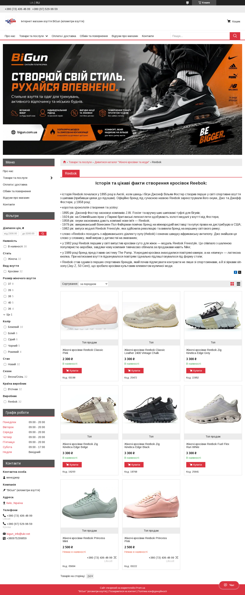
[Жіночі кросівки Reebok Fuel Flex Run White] (213, 409)
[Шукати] (235, 36)
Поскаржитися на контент (122, 591)
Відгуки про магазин (125, 36)
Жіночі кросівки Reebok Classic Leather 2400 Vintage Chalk (144, 351)
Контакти (148, 36)
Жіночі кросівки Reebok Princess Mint (84, 540)
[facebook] (235, 272)
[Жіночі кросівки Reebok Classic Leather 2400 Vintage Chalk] (151, 315)
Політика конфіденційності (152, 591)
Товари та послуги (31, 36)
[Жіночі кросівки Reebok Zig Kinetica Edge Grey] (213, 315)
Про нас (10, 36)
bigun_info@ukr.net (18, 533)
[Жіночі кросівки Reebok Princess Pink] (151, 504)
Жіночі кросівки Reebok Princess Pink (145, 540)
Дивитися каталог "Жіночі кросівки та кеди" (122, 162)
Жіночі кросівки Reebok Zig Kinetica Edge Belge (80, 445)
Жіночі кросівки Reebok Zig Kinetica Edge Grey (203, 351)
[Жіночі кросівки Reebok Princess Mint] (89, 504)
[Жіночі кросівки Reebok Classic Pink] (89, 315)
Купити (74, 370)
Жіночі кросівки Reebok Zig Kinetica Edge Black (142, 445)
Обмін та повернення (94, 36)
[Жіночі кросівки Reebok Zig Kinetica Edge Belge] (89, 409)
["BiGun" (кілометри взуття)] (10, 21)
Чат (231, 585)
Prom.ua (140, 588)
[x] (239, 272)
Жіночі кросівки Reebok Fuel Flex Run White (207, 445)
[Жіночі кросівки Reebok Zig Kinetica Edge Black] (151, 409)
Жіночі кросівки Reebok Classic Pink (83, 351)
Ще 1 (9, 314)
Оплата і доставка (64, 36)
